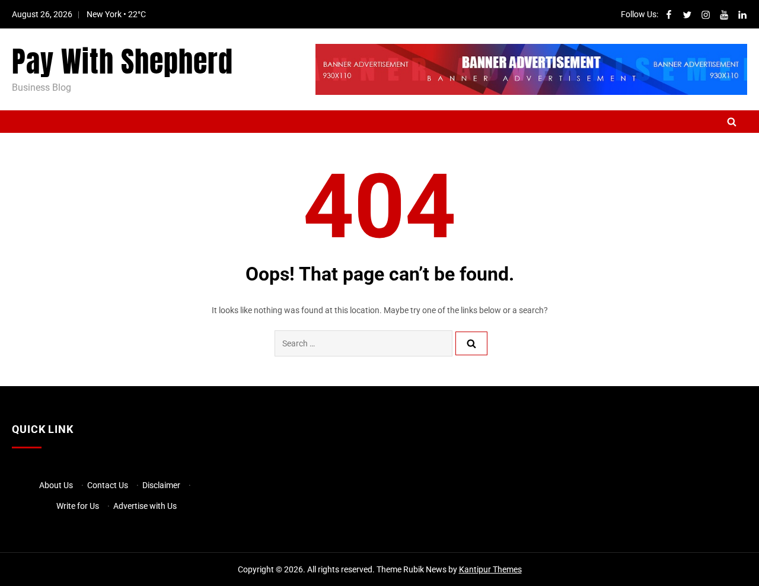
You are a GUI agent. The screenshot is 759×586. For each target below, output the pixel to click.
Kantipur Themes (490, 569)
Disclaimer (161, 485)
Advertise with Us (145, 506)
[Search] (471, 343)
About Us (56, 485)
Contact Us (107, 485)
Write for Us (77, 506)
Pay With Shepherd (122, 61)
